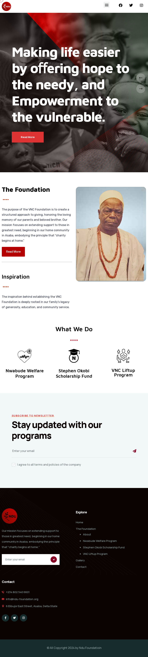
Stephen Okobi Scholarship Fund (104, 547)
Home (79, 522)
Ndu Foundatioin (90, 648)
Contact (81, 567)
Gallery (80, 560)
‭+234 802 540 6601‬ (18, 592)
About (87, 534)
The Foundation (86, 529)
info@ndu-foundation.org (22, 599)
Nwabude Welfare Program (100, 541)
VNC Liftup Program (95, 554)
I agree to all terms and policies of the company (49, 465)
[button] (107, 5)
